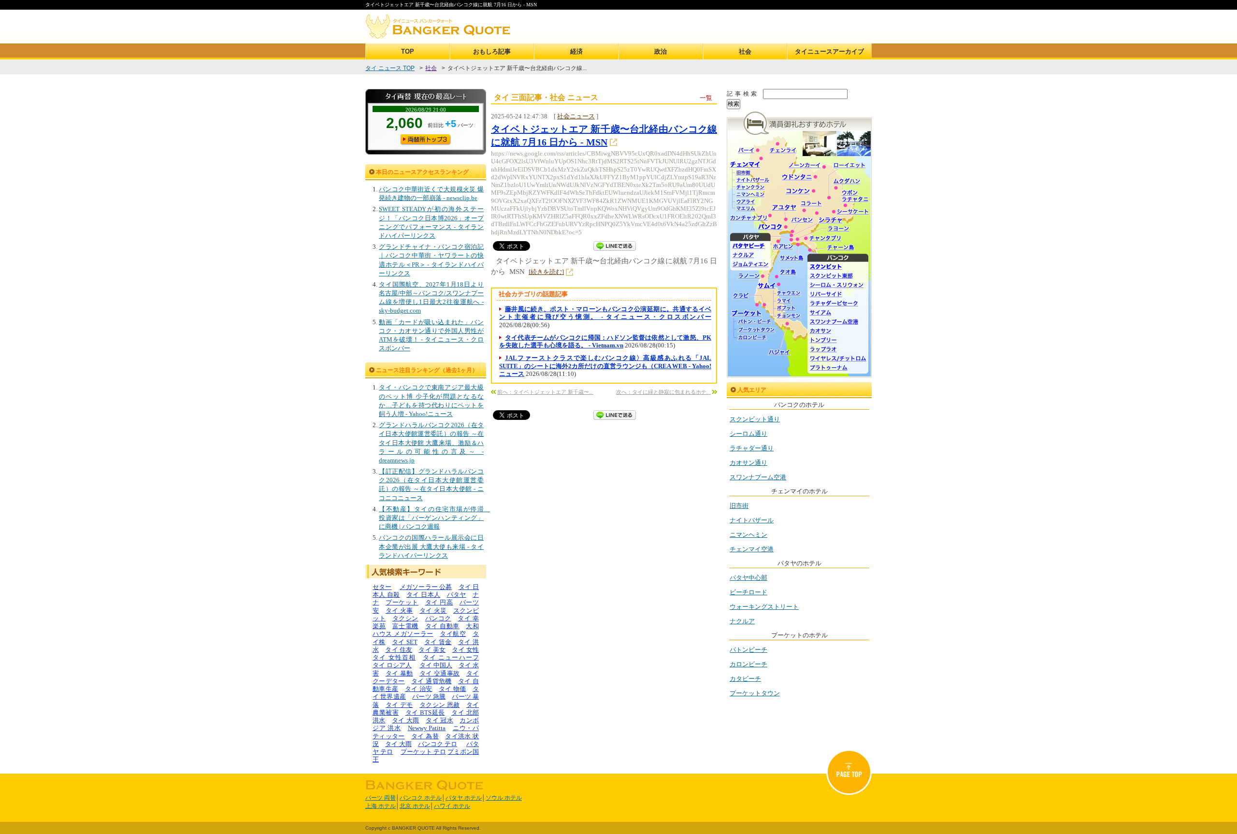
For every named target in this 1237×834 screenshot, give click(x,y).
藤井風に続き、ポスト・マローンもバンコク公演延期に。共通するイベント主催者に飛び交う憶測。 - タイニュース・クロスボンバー (605, 312)
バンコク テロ (437, 744)
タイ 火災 (433, 610)
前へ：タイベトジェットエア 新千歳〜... (545, 392)
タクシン (405, 618)
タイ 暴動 (399, 673)
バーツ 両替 (380, 797)
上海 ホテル (380, 806)
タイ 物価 (452, 688)
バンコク (438, 618)
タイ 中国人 (435, 665)
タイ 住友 (398, 649)
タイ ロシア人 (392, 665)
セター (382, 586)
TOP (407, 51)
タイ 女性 (465, 649)
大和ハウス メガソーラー (426, 629)
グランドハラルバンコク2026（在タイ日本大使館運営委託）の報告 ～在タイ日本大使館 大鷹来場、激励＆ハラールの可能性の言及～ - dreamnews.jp (431, 442)
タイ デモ (399, 704)
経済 (576, 51)
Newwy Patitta (427, 728)
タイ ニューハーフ (451, 657)
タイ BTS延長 (425, 712)
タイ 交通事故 (439, 673)
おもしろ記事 (492, 51)
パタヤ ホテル (464, 797)
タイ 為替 (425, 736)
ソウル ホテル (504, 797)
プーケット (402, 602)
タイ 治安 (418, 688)
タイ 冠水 (439, 720)
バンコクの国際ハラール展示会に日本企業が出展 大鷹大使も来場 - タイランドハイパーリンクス (431, 546)
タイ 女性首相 (394, 657)
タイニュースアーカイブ (829, 51)
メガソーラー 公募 (426, 586)
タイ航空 (453, 633)
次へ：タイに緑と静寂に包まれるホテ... (663, 392)
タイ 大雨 (405, 720)
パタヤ (456, 594)
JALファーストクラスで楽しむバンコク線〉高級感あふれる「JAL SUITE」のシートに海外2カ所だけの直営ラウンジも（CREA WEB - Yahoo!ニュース (605, 365)
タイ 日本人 (423, 594)
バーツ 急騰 (429, 696)
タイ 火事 (399, 610)
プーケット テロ (423, 751)
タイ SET (404, 642)
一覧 (706, 97)
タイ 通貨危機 (431, 681)
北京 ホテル (415, 806)
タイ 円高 (439, 602)
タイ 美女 (432, 649)
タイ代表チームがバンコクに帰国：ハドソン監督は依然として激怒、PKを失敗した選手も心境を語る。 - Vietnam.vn (605, 341)
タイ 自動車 (442, 626)
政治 (660, 51)
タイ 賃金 (438, 642)
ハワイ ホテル (452, 806)
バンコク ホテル (421, 797)
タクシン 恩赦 (439, 704)
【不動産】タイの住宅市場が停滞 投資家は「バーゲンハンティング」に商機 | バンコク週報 (434, 517)
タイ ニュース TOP (390, 68)
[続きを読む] (546, 271)
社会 (745, 51)
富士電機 (405, 626)
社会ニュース (576, 116)
